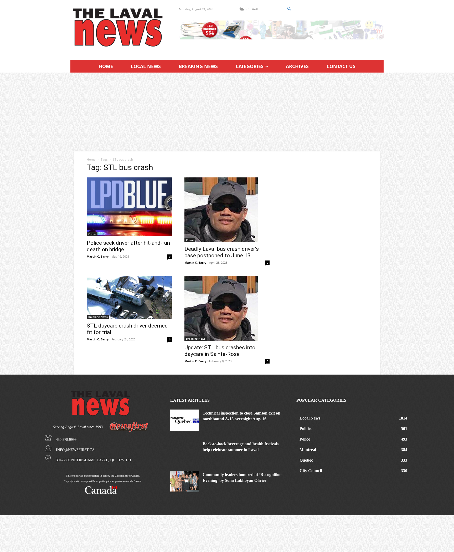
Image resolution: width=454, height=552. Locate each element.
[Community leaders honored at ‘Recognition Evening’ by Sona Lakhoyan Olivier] (184, 481)
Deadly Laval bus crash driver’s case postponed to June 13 (221, 252)
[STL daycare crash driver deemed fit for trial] (129, 297)
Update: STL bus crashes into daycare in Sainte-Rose (219, 350)
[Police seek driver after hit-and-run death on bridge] (129, 206)
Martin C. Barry (98, 256)
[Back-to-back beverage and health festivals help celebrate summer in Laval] (184, 451)
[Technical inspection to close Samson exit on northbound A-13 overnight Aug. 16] (184, 420)
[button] (289, 9)
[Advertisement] (227, 112)
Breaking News (98, 317)
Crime (92, 234)
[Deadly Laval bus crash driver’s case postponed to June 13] (227, 209)
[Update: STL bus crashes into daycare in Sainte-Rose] (227, 308)
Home (91, 159)
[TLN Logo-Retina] (118, 27)
